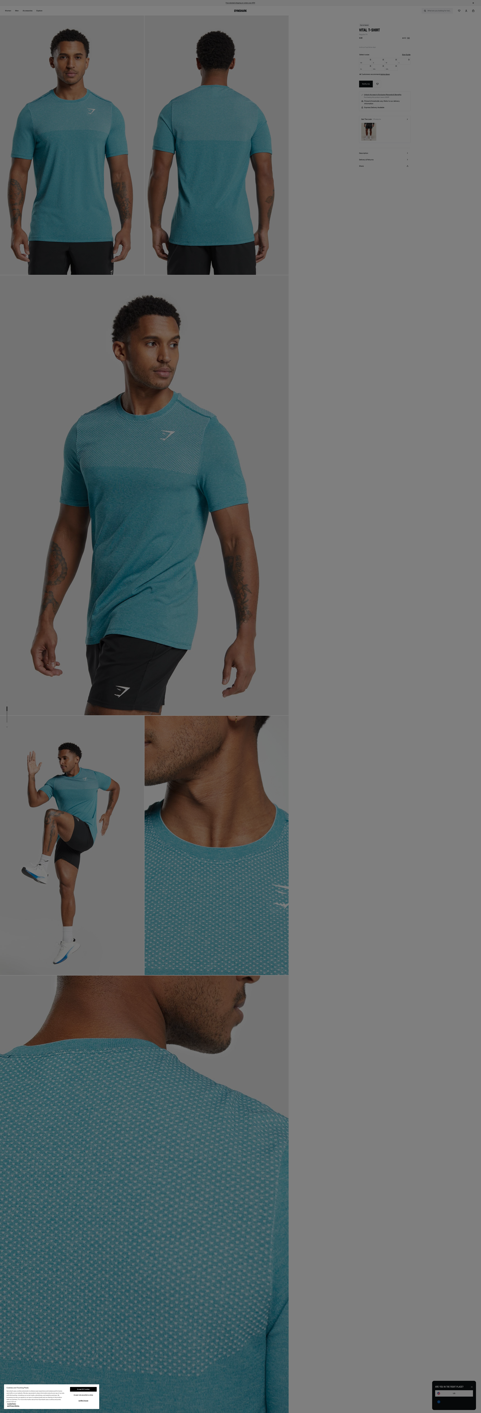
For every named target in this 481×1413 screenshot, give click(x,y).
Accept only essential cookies (83, 1395)
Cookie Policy (11, 1404)
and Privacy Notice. (13, 1406)
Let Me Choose (83, 1401)
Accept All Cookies (83, 1389)
